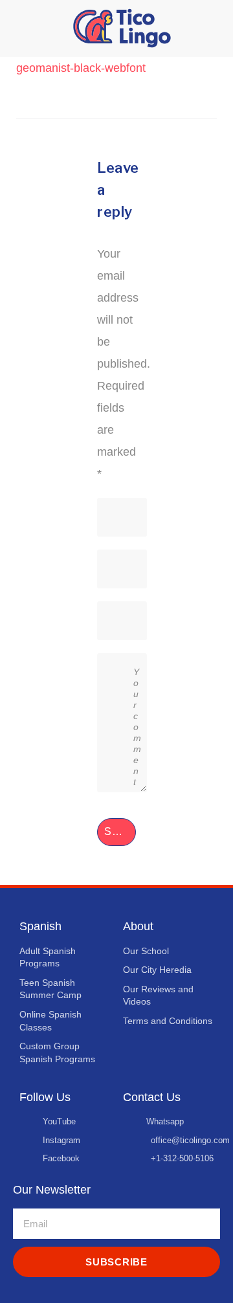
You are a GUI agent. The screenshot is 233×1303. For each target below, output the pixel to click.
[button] (19, 28)
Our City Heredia (157, 969)
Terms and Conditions (167, 1021)
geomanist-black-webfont (81, 67)
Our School (146, 951)
